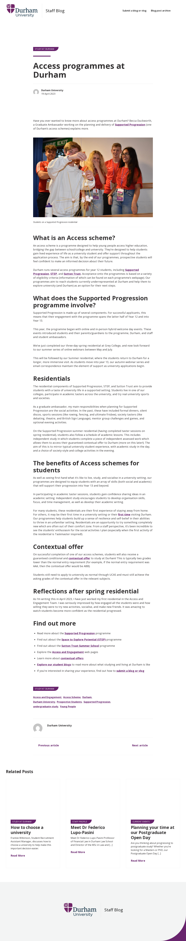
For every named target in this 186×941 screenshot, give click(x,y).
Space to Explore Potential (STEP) (83, 639)
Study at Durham (44, 49)
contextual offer (79, 558)
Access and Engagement (68, 652)
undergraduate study (45, 706)
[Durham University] (37, 728)
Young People (68, 706)
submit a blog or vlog (130, 670)
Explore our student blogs (54, 664)
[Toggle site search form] (177, 10)
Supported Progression (130, 124)
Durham (87, 697)
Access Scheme (72, 697)
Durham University (44, 701)
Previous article (48, 745)
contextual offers (72, 658)
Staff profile (79, 821)
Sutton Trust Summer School (80, 645)
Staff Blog (55, 10)
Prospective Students (69, 701)
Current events (141, 821)
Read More (18, 855)
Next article (140, 745)
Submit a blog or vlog (134, 10)
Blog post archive (161, 10)
